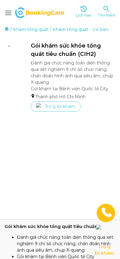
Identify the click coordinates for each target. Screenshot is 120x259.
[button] (8, 13)
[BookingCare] (39, 12)
